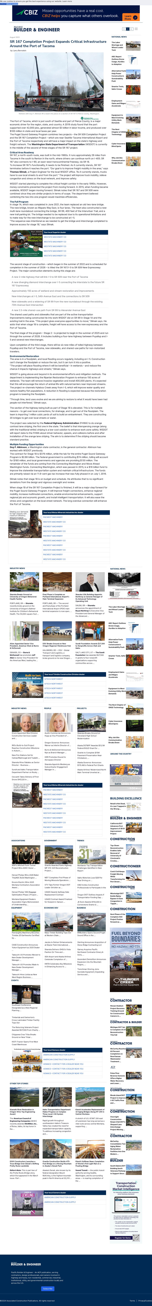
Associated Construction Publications (22, 1301)
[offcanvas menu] (136, 29)
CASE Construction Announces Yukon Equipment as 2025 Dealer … (26, 947)
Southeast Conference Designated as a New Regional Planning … (24, 1008)
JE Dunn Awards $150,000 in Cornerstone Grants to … (89, 903)
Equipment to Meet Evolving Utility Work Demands (117, 691)
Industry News (17, 568)
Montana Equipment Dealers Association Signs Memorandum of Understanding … (25, 902)
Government (50, 840)
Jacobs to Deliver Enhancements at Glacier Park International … (58, 943)
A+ (131, 29)
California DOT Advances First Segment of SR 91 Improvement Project (117, 828)
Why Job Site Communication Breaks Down (118, 160)
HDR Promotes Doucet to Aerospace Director (55, 758)
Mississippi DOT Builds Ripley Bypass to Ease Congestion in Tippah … (117, 898)
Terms (132, 1301)
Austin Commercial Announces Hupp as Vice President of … (58, 734)
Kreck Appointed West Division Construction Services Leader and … (25, 735)
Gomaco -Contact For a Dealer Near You (63, 1064)
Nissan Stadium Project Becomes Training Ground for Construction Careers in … (117, 1011)
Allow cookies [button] (12, 4)
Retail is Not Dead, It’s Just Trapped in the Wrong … (118, 806)
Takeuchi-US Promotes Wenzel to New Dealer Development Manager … (26, 957)
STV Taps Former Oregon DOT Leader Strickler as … (57, 886)
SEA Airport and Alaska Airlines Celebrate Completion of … (58, 958)
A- (124, 29)
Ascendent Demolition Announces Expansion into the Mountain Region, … (91, 962)
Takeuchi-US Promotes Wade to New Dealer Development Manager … (25, 967)
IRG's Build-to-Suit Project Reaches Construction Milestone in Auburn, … (25, 748)
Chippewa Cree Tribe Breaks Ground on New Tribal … (24, 1035)
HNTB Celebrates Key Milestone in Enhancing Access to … (58, 965)
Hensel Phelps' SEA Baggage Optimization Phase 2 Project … (25, 893)
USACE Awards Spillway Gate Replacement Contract (57, 893)
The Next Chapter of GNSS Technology (119, 131)
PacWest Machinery (53, 517)
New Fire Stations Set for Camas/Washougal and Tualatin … (26, 756)
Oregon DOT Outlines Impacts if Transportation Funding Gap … (90, 896)
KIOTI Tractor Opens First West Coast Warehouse (25, 1043)
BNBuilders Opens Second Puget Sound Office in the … (91, 934)
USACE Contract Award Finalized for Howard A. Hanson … (58, 900)
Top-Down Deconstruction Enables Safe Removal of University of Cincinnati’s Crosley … (116, 853)
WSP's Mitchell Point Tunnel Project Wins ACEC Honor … (24, 866)
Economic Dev (51, 908)
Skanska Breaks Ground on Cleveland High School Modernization (88, 736)
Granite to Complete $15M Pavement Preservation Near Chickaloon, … (89, 755)
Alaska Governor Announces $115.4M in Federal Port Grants (90, 763)
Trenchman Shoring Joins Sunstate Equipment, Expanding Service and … (90, 972)
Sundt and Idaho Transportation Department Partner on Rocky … (25, 770)
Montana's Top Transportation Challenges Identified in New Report (90, 868)
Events (15, 980)
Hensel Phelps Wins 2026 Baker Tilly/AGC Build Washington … (25, 876)
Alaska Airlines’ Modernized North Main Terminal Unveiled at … (91, 771)
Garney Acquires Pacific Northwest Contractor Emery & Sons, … (90, 952)
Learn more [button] (67, 1)
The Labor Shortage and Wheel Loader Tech (117, 609)
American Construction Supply (59, 1055)
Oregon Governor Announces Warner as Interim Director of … (58, 744)
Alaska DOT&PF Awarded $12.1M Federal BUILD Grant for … (91, 746)
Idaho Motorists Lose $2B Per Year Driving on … (89, 879)
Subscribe (47, 1289)
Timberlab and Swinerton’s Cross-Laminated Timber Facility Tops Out (25, 1020)
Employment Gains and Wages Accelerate (119, 103)
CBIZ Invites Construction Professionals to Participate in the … (91, 887)
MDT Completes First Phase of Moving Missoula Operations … (57, 878)
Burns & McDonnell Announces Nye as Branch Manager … (58, 751)
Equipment (16, 908)
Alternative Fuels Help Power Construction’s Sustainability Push (119, 76)
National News (119, 37)
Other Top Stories (19, 1083)
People (47, 708)
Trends (80, 840)
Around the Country (120, 754)
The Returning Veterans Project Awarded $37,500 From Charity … (26, 1028)
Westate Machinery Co (55, 237)
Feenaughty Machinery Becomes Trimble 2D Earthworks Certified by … (25, 935)
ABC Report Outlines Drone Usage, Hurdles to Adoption (117, 625)
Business (81, 908)
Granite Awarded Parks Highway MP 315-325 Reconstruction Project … (58, 868)
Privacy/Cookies (145, 1301)
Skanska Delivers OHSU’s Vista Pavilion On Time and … (58, 950)
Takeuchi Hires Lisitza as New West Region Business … (24, 975)
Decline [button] (3, 4)
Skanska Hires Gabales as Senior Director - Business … (26, 763)
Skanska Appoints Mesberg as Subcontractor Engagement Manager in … (57, 767)
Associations (18, 840)
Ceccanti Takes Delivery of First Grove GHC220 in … (25, 778)
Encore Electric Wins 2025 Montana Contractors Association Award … (26, 885)
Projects (82, 708)
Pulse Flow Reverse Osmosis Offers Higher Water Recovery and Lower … (117, 1078)
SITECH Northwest (53, 679)
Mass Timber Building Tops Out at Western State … (58, 934)
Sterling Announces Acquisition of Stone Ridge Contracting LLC (91, 943)
